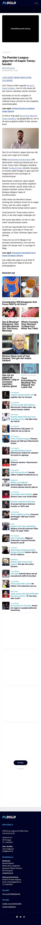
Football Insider (15, 168)
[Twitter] (20, 917)
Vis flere (20, 763)
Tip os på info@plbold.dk (11, 894)
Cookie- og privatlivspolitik (11, 904)
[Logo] (9, 3)
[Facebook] (17, 917)
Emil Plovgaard (9, 68)
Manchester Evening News (19, 159)
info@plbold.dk (7, 851)
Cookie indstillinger (9, 907)
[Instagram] (24, 917)
